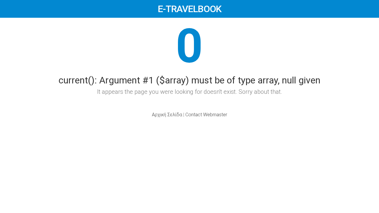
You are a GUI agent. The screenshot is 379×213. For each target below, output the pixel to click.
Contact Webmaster (206, 114)
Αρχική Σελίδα (167, 114)
